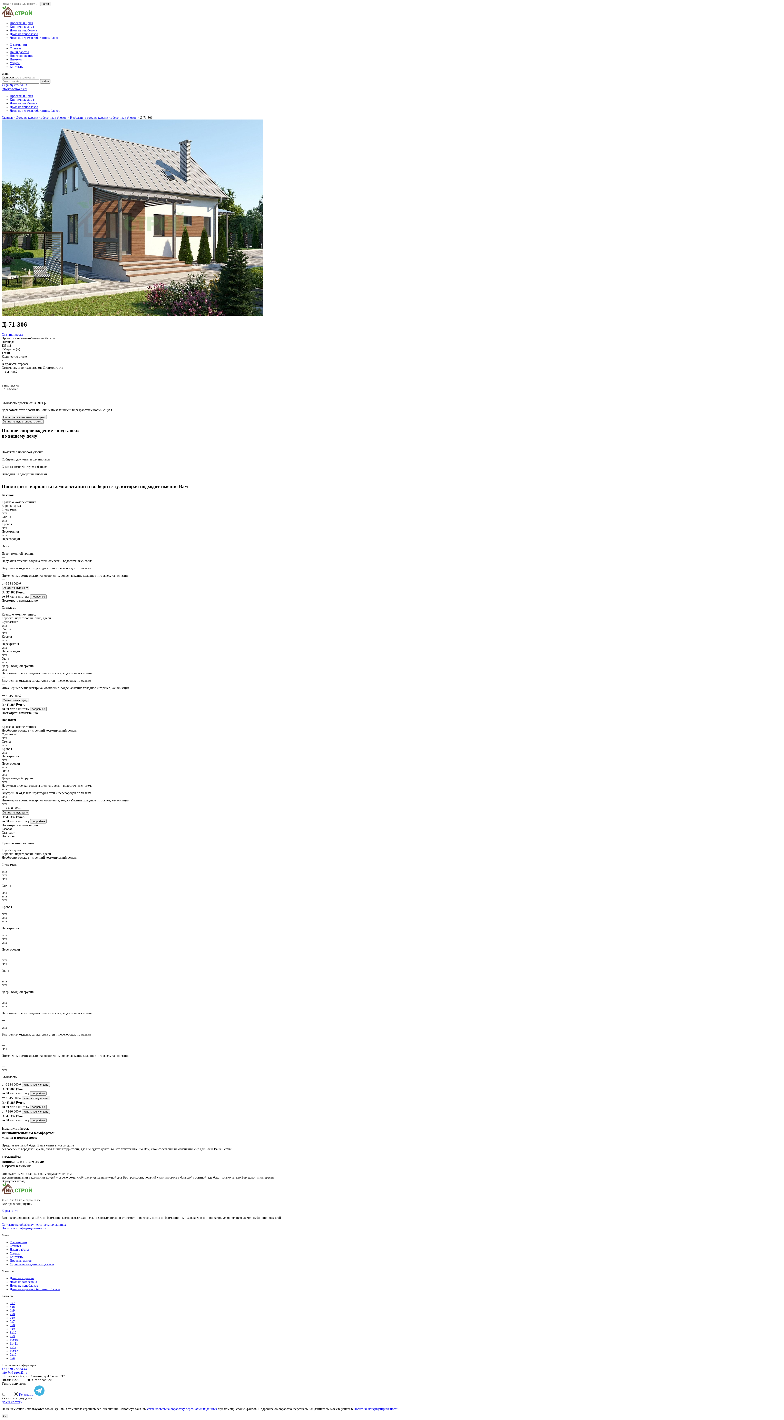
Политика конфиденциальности (24, 1228)
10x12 (14, 1351)
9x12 (13, 1347)
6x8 (12, 1306)
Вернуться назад (13, 1181)
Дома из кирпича (22, 1278)
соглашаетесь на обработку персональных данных (182, 1409)
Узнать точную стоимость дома (22, 421)
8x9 (12, 1329)
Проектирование (21, 55)
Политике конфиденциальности (376, 1409)
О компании (18, 44)
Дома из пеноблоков (24, 34)
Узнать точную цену (15, 587)
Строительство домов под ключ (32, 1264)
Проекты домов (21, 1260)
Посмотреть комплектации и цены (24, 417)
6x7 (12, 1303)
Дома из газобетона (23, 30)
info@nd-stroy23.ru (14, 89)
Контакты (16, 66)
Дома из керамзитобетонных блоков (35, 37)
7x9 (12, 1317)
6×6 (12, 1358)
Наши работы (19, 52)
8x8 (12, 1325)
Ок (5, 1416)
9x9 (12, 1336)
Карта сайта (10, 1210)
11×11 (14, 1343)
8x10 (13, 1332)
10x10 (14, 1340)
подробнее (38, 596)
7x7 (12, 1321)
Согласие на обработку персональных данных (34, 1224)
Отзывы (15, 48)
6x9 (12, 1310)
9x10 (13, 1354)
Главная (7, 117)
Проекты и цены (21, 23)
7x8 (12, 1314)
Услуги (15, 63)
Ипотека (16, 59)
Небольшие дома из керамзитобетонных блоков (103, 117)
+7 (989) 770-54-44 (14, 85)
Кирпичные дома (22, 26)
